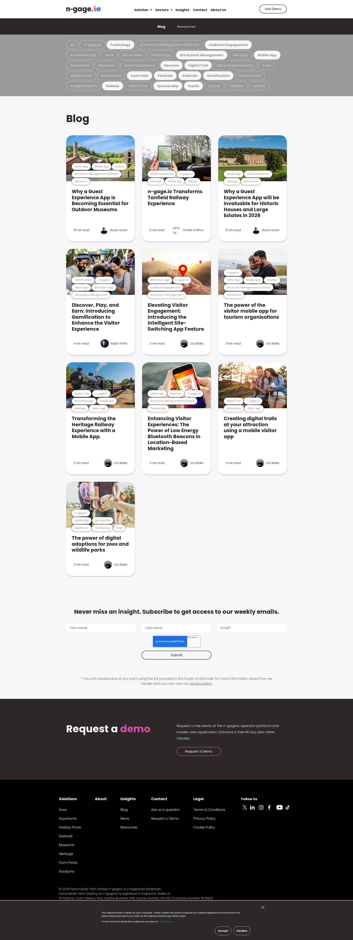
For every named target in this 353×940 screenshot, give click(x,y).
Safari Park (138, 86)
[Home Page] (83, 9)
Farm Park (139, 75)
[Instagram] (263, 809)
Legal (198, 798)
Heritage (240, 55)
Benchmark (111, 75)
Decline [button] (242, 931)
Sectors (162, 10)
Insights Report (83, 86)
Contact (200, 10)
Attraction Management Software (169, 44)
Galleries (189, 75)
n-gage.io (92, 44)
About (101, 798)
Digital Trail (198, 65)
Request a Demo (198, 751)
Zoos (109, 55)
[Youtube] (281, 809)
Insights (182, 10)
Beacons (171, 65)
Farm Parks (68, 862)
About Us (218, 10)
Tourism (236, 86)
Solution (141, 10)
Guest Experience (139, 65)
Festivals (165, 75)
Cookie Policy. (166, 921)
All (72, 44)
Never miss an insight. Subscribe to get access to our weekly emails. (176, 611)
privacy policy (201, 683)
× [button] (262, 907)
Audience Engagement (228, 44)
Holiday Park (250, 75)
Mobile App (267, 55)
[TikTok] (289, 809)
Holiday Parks (70, 827)
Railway (113, 86)
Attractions (132, 55)
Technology (120, 44)
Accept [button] (223, 931)
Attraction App (83, 55)
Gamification (218, 75)
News (124, 818)
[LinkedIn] (254, 809)
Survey (214, 86)
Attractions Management (201, 55)
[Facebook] (272, 809)
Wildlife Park (81, 75)
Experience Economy (235, 65)
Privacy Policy (204, 818)
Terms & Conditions (209, 809)
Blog (161, 26)
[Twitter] (245, 809)
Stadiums (66, 871)
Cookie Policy (204, 827)
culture (259, 86)
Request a (108, 729)
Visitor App (160, 55)
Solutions (68, 798)
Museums (107, 65)
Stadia (193, 86)
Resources (186, 26)
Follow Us (249, 799)
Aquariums (80, 65)
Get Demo (273, 9)
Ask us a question (165, 809)
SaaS (266, 65)
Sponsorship (168, 86)
